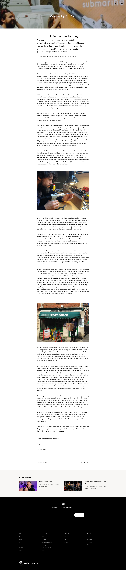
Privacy (44, 545)
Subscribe (79, 515)
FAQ (43, 537)
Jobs (65, 539)
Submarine (22, 537)
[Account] (115, 3)
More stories (25, 477)
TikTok (88, 545)
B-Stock (21, 550)
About (66, 537)
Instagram (89, 539)
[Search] (118, 3)
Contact (44, 550)
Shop (4, 3)
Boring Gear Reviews (45, 481)
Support (22, 3)
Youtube (89, 537)
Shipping (44, 539)
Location (66, 542)
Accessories (22, 545)
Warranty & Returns (47, 542)
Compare (21, 542)
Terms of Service (46, 547)
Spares (21, 547)
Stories (16, 3)
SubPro (21, 539)
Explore (9, 3)
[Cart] (122, 3)
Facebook (89, 542)
